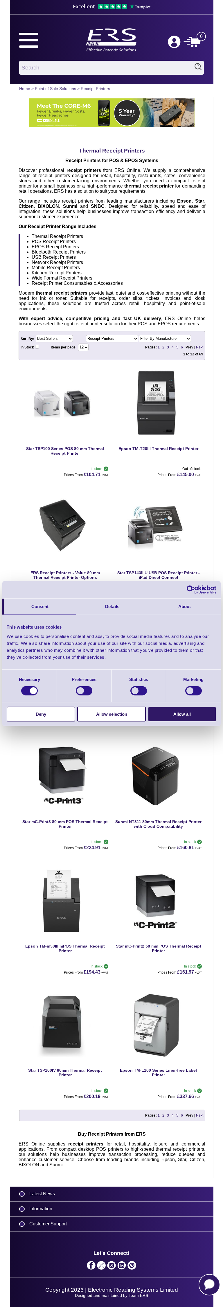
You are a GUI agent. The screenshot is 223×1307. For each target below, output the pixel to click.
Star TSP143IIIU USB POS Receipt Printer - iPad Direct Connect (158, 575)
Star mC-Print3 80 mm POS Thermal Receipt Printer (65, 824)
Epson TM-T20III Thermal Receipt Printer (158, 448)
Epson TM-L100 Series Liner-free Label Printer (158, 1072)
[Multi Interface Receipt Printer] (65, 531)
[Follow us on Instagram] (112, 1267)
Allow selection (111, 713)
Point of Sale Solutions (55, 88)
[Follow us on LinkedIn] (122, 1267)
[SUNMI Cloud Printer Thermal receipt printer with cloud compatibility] (158, 780)
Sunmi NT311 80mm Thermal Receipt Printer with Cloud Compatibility (158, 824)
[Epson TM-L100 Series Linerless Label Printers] (158, 1028)
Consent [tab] (40, 606)
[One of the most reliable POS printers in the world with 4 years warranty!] (65, 406)
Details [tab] (112, 606)
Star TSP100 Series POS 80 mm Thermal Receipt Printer (65, 451)
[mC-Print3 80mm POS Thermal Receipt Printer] (65, 780)
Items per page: (64, 347)
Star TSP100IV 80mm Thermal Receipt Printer (65, 1072)
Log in (174, 42)
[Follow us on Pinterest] (132, 1267)
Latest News (42, 1193)
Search (198, 68)
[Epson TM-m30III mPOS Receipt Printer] (65, 904)
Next (199, 347)
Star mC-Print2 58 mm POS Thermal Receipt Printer (158, 948)
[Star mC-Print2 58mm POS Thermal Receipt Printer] (158, 904)
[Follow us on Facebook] (91, 1267)
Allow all (182, 713)
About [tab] (184, 606)
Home (24, 88)
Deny (41, 713)
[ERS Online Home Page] (111, 50)
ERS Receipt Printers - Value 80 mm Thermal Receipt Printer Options (65, 575)
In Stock (27, 347)
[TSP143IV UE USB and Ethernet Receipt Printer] (65, 1028)
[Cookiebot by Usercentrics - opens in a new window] (191, 589)
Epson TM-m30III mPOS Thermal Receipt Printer (65, 948)
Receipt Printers (95, 88)
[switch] (84, 690)
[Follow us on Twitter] (101, 1267)
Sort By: (28, 339)
